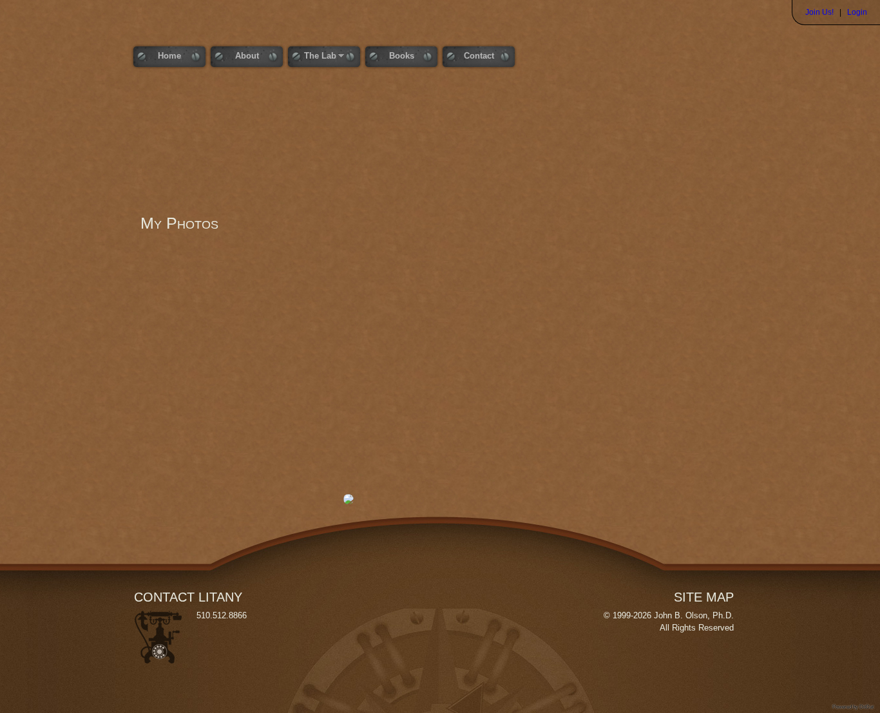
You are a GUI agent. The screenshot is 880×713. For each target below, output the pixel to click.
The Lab (312, 56)
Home (169, 56)
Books (401, 56)
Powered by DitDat (853, 707)
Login (857, 12)
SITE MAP (704, 597)
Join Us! (819, 12)
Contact (479, 56)
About (247, 56)
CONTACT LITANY (188, 597)
